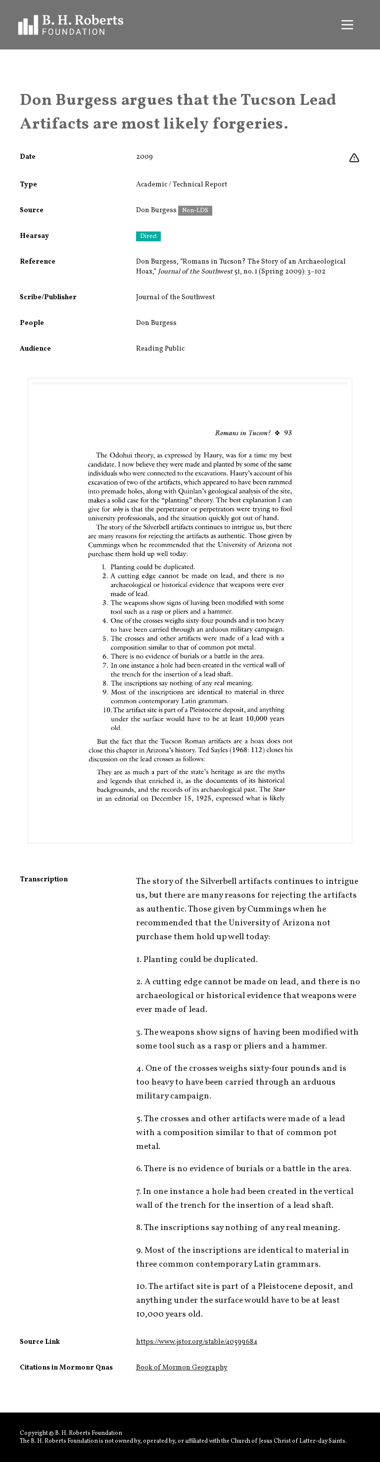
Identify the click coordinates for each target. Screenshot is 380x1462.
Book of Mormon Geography (182, 1367)
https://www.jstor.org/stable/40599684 (196, 1342)
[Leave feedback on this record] (354, 158)
